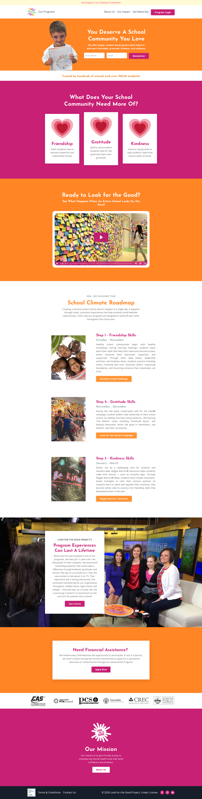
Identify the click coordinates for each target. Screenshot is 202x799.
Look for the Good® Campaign (116, 435)
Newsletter (139, 56)
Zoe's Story (75, 603)
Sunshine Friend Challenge (114, 378)
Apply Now (101, 669)
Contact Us (69, 792)
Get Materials (141, 11)
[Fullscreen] (145, 263)
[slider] (98, 263)
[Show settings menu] (140, 263)
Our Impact (123, 11)
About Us (109, 11)
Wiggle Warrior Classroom (114, 498)
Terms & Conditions (49, 792)
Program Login (163, 12)
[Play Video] (57, 263)
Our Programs (46, 11)
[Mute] (135, 263)
